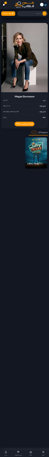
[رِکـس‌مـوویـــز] (24, 4)
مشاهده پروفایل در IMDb (24, 124)
